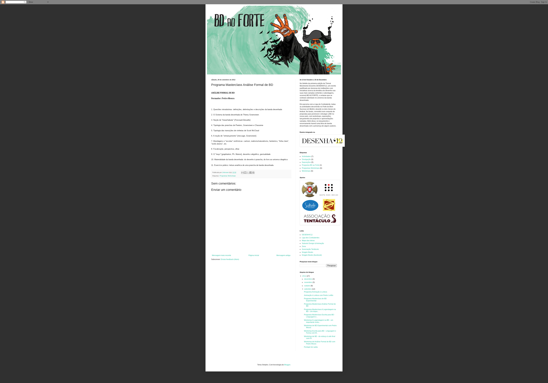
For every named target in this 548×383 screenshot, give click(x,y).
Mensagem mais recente (221, 255)
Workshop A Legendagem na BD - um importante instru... (318, 321)
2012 (304, 276)
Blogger (287, 365)
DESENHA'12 (307, 235)
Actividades (306, 156)
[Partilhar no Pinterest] (253, 172)
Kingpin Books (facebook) (312, 255)
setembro (308, 289)
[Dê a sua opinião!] (245, 172)
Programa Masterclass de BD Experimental (315, 300)
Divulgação (306, 159)
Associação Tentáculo (310, 249)
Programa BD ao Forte (310, 165)
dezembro (308, 279)
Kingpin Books (307, 252)
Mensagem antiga (283, 255)
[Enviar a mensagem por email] (242, 172)
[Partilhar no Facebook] (250, 172)
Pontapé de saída (311, 347)
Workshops (306, 171)
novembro (308, 282)
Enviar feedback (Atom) (230, 259)
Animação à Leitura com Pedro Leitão (318, 295)
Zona (304, 246)
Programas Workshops (228, 176)
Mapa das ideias (308, 241)
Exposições (306, 162)
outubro (307, 286)
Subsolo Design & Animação (313, 243)
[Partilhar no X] (247, 172)
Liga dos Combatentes (310, 238)
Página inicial (253, 255)
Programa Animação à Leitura (315, 292)
